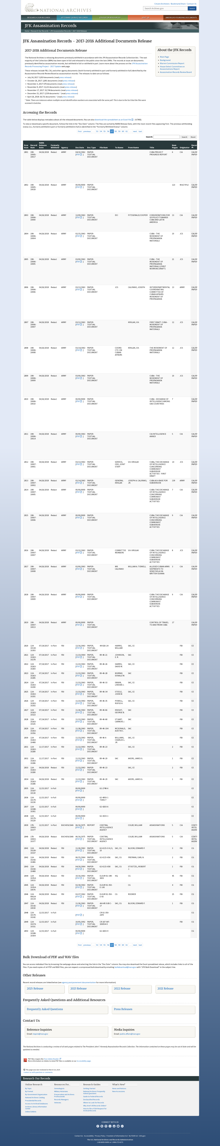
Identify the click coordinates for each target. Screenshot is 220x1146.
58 (116, 131)
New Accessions (118, 1091)
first (80, 131)
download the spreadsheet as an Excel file (113, 119)
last (140, 131)
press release (65, 77)
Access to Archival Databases (36, 1103)
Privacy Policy (100, 1136)
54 (101, 131)
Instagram (105, 1126)
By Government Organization (36, 1094)
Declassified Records (91, 1099)
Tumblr (110, 1126)
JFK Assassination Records (60, 31)
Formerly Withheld (55, 146)
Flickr (122, 1126)
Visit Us (145, 17)
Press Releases (123, 1009)
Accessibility (89, 1136)
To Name (119, 147)
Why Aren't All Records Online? (94, 1105)
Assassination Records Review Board (176, 72)
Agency (64, 147)
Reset (193, 137)
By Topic (28, 1088)
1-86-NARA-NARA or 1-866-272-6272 (110, 1142)
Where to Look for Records (93, 1102)
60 (123, 131)
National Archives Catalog (35, 1097)
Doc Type (91, 147)
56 (108, 131)
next (135, 131)
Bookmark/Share (178, 3)
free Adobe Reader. (51, 1059)
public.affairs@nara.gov (130, 1034)
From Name (133, 147)
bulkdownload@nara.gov (125, 967)
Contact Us (191, 3)
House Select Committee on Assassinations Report (172, 67)
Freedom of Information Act (117, 1136)
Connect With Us (110, 1122)
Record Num (33, 146)
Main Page (164, 57)
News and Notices (119, 1088)
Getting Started (89, 1088)
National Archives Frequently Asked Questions (94, 1092)
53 (97, 131)
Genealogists (59, 1088)
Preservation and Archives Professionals (64, 1095)
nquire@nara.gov (40, 1034)
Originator (184, 147)
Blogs (118, 1126)
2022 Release (122, 988)
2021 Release (165, 988)
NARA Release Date (43, 145)
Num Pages (175, 146)
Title (152, 147)
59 (119, 131)
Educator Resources (110, 17)
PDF (78, 154)
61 (127, 131)
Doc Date (79, 147)
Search (192, 8)
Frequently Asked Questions (45, 1009)
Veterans (57, 1102)
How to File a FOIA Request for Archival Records (95, 1109)
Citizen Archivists (162, 3)
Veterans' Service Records (74, 17)
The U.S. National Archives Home (58, 7)
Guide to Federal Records (93, 1096)
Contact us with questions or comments (38, 1072)
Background (165, 60)
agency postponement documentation (79, 982)
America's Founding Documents (181, 17)
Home (27, 31)
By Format (29, 1091)
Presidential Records (33, 1100)
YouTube (114, 1126)
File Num (104, 147)
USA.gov (142, 1136)
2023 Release (78, 988)
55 (105, 131)
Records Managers (61, 1099)
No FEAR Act (133, 1136)
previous (87, 131)
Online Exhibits (30, 1111)
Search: (149, 136)
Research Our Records (38, 17)
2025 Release (35, 988)
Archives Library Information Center (36, 1108)
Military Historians (61, 1091)
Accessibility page (84, 1061)
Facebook (97, 1126)
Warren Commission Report (172, 63)
